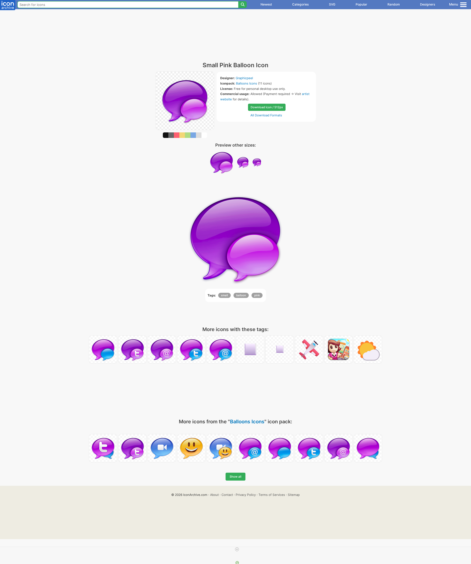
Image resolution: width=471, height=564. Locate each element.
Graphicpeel (244, 78)
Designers (427, 4)
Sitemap (294, 495)
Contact (227, 495)
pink (257, 295)
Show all (235, 476)
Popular (361, 4)
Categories (300, 4)
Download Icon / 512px (267, 107)
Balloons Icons (246, 83)
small (224, 295)
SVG (332, 4)
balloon (241, 295)
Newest (266, 4)
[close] (237, 549)
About (214, 495)
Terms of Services (271, 495)
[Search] (242, 4)
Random (393, 4)
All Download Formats (266, 115)
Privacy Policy (246, 495)
